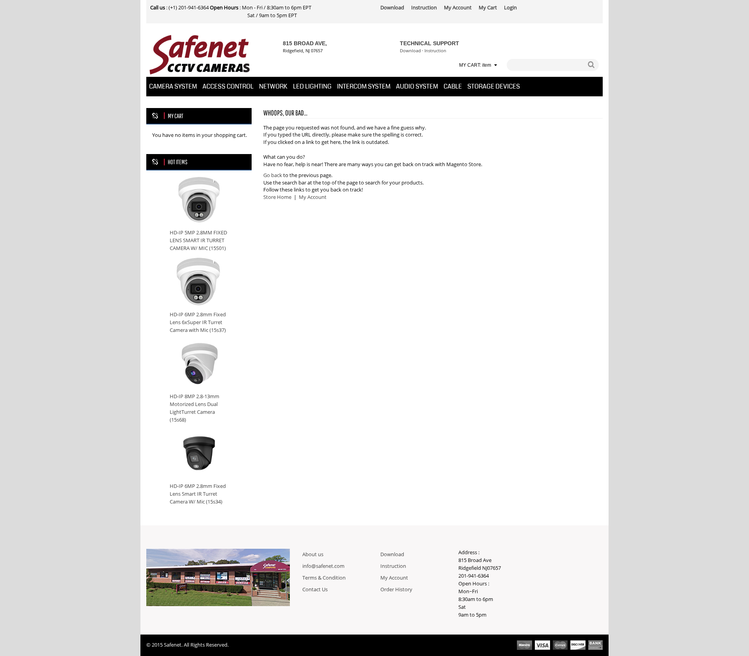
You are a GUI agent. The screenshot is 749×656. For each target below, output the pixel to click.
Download (410, 50)
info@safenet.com (323, 566)
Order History (396, 590)
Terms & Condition (324, 578)
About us (312, 554)
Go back (272, 175)
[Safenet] (200, 55)
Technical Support (429, 43)
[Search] (591, 65)
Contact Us (315, 590)
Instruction (435, 50)
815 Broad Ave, (305, 43)
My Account (313, 197)
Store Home (277, 197)
